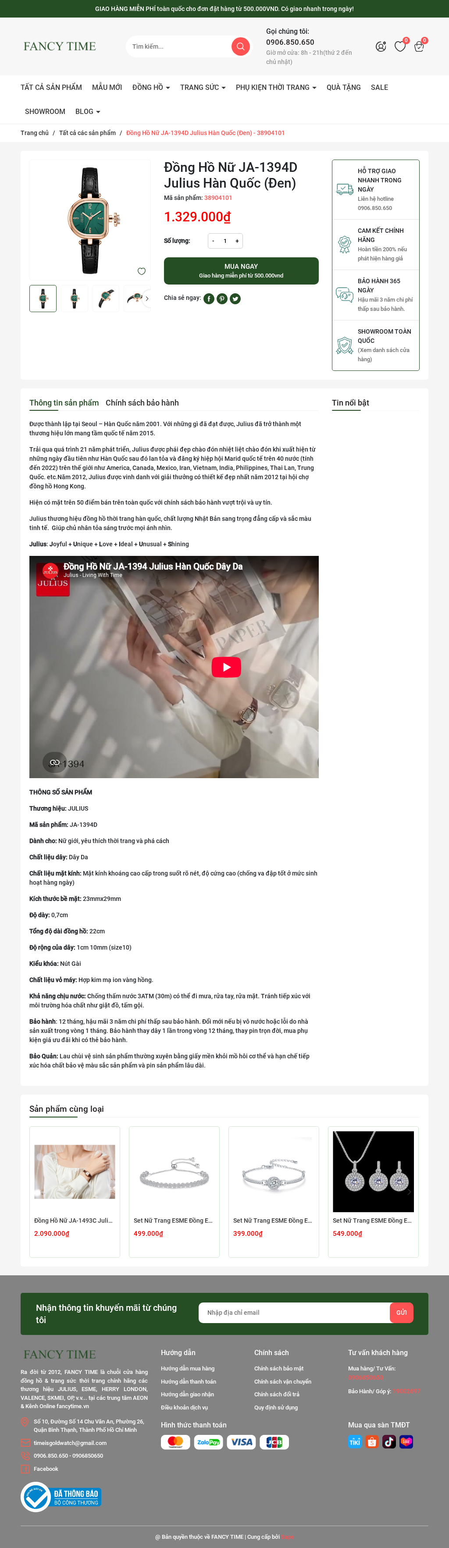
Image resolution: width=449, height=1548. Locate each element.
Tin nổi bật (350, 402)
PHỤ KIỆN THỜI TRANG (273, 87)
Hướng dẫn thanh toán (188, 1381)
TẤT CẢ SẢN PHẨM (51, 87)
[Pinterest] (222, 298)
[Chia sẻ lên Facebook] (208, 298)
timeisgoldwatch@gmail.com (70, 1443)
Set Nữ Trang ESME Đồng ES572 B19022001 (273, 1220)
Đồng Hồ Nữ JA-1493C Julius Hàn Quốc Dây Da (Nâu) (74, 1220)
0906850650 (87, 1455)
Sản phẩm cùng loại (66, 1109)
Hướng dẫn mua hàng (187, 1368)
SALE (379, 87)
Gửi (401, 1312)
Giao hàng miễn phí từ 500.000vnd (241, 271)
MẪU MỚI (107, 87)
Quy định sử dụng (276, 1407)
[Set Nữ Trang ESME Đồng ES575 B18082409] (174, 1171)
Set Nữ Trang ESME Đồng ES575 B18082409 (174, 1220)
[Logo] (67, 46)
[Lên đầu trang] (430, 1492)
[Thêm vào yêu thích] (141, 270)
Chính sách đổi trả (276, 1394)
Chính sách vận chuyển (282, 1381)
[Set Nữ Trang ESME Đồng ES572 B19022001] (273, 1171)
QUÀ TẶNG (344, 87)
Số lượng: (177, 240)
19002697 (406, 1391)
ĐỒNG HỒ (148, 87)
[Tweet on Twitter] (235, 298)
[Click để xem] (90, 220)
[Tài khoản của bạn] (383, 46)
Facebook (46, 1469)
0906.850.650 (290, 42)
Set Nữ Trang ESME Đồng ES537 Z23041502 (373, 1220)
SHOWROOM (45, 111)
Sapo (287, 1537)
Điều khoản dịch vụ (184, 1407)
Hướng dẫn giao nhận (187, 1394)
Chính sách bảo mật (278, 1368)
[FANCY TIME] (355, 1441)
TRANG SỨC (200, 87)
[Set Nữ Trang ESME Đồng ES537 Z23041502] (373, 1171)
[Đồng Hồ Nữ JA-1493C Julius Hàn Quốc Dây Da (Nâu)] (74, 1171)
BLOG (85, 111)
